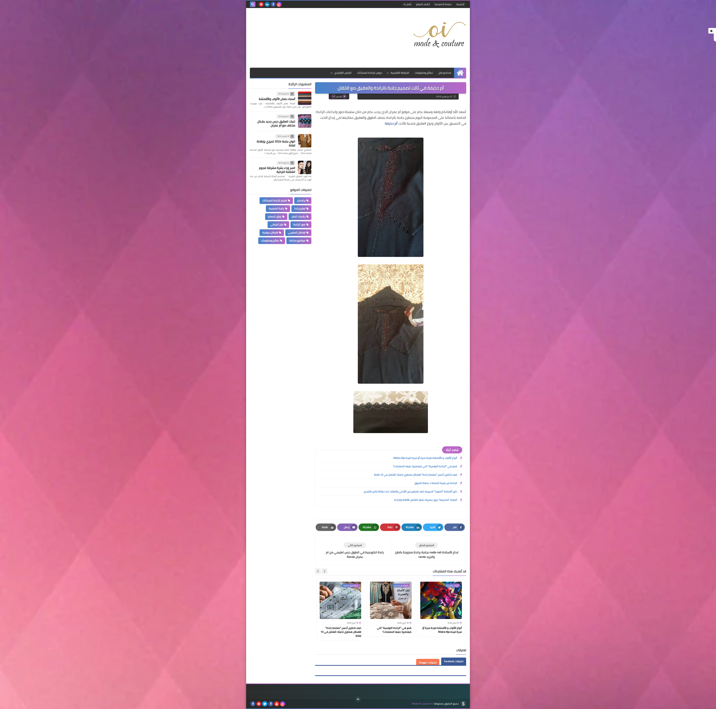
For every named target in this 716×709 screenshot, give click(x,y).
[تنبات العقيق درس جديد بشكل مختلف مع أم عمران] (304, 121)
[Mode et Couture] (439, 35)
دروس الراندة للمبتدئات (369, 72)
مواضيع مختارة (297, 240)
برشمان (301, 200)
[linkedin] (267, 4)
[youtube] (276, 703)
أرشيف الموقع (423, 4)
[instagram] (279, 4)
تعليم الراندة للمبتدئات (274, 200)
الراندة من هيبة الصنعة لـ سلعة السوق (435, 483)
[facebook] (273, 4)
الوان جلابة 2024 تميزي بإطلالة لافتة (276, 143)
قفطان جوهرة (270, 232)
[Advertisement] (318, 38)
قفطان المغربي (296, 232)
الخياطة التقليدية (400, 72)
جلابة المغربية (276, 208)
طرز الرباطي (276, 224)
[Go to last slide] (324, 571)
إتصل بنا (407, 4)
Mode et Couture (421, 704)
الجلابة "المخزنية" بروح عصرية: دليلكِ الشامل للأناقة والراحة (425, 499)
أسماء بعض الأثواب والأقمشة (277, 99)
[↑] (358, 699)
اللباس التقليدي (342, 72)
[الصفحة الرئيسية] (460, 73)
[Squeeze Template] (463, 704)
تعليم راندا (299, 208)
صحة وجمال (444, 72)
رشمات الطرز (298, 216)
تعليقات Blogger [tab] (427, 662)
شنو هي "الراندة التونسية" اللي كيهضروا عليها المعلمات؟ (425, 466)
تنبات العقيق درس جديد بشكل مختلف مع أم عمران (276, 123)
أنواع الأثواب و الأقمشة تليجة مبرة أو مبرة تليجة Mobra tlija (425, 457)
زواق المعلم (274, 216)
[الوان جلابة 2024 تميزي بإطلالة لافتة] (304, 140)
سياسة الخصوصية (443, 4)
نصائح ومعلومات (424, 72)
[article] (355, 551)
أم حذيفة (391, 123)
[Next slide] (318, 571)
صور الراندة (299, 224)
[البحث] (252, 4)
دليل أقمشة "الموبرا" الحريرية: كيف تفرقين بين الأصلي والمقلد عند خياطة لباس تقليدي (410, 491)
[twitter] (264, 703)
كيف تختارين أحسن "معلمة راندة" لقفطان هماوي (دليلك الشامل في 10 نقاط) (415, 474)
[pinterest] (261, 4)
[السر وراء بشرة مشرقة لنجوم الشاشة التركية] (304, 167)
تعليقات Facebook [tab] (453, 661)
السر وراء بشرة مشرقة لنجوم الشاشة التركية (277, 170)
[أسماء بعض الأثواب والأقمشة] (304, 98)
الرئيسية (460, 4)
